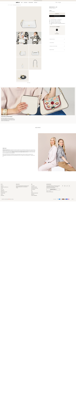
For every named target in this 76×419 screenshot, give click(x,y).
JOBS (32, 191)
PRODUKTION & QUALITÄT (4, 191)
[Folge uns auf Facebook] (63, 186)
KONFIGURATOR (31, 2)
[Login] (58, 2)
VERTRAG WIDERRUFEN (34, 195)
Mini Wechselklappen (57, 33)
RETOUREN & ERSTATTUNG (34, 188)
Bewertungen (52, 49)
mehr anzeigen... (28, 82)
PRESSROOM (2, 195)
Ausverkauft (57, 13)
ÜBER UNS (2, 185)
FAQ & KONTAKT (33, 189)
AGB (31, 190)
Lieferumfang (52, 42)
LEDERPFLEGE (2, 190)
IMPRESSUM (32, 194)
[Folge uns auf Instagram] (65, 186)
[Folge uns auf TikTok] (67, 186)
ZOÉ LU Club (2, 189)
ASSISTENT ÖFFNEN (52, 189)
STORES (2, 188)
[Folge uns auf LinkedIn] (69, 186)
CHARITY (2, 194)
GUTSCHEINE (32, 185)
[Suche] (56, 2)
